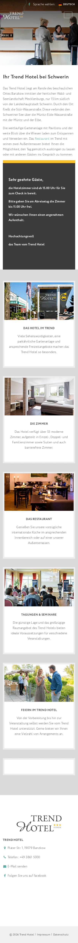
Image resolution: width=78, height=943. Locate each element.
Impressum (43, 935)
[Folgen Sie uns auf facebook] (29, 4)
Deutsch (69, 4)
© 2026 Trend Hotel (21, 935)
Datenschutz (61, 935)
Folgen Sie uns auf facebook (26, 876)
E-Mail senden (17, 866)
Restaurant (42, 139)
